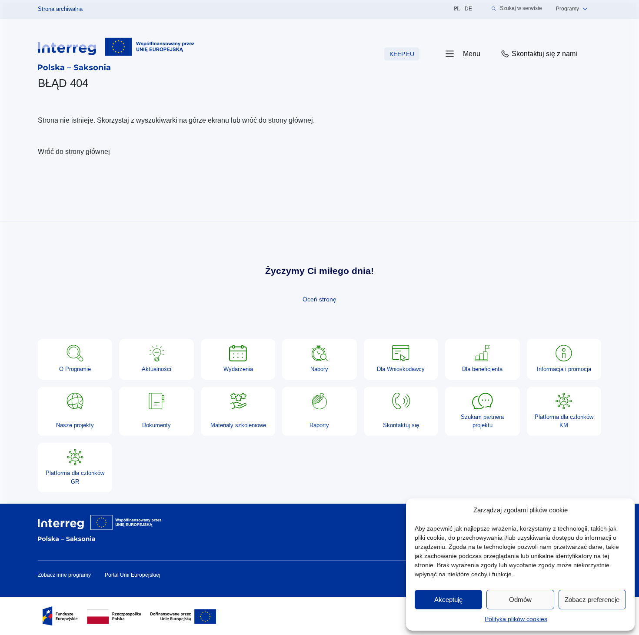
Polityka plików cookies (516, 618)
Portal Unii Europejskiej (132, 575)
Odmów (520, 599)
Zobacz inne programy (64, 575)
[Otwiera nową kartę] (116, 53)
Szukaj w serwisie (521, 8)
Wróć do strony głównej (74, 151)
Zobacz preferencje (592, 599)
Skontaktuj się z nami (543, 53)
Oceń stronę (319, 299)
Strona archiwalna (60, 9)
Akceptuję (448, 599)
